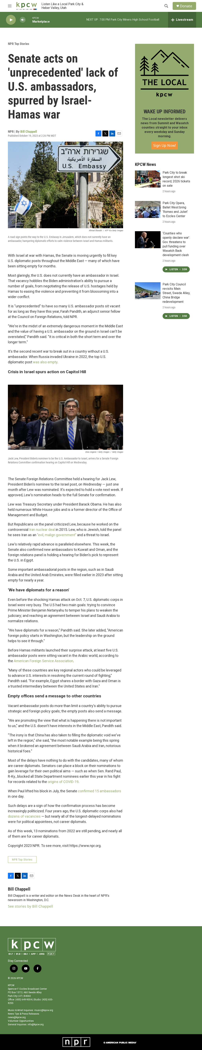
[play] (11, 20)
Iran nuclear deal (42, 529)
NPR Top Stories (18, 44)
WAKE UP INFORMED (165, 112)
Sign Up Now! (164, 145)
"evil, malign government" (56, 535)
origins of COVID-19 (63, 782)
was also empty (45, 362)
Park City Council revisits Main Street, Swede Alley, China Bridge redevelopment (176, 293)
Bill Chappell (28, 131)
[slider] (29, 20)
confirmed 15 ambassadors (99, 791)
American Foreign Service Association (43, 661)
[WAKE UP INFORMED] (164, 73)
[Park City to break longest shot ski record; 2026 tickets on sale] (148, 178)
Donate (186, 6)
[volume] (22, 19)
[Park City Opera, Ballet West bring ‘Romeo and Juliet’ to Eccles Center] (148, 209)
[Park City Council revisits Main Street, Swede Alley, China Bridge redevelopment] (148, 290)
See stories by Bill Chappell (30, 906)
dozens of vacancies (24, 816)
